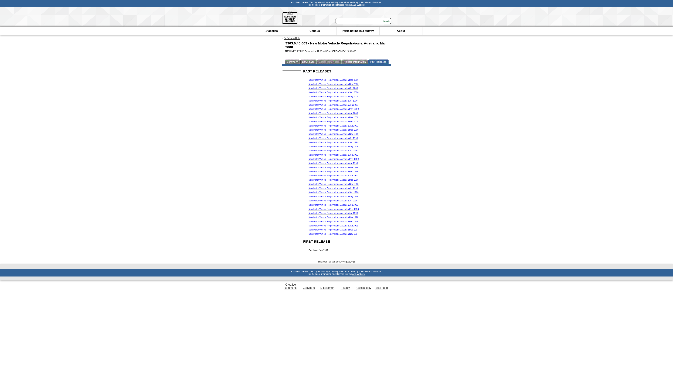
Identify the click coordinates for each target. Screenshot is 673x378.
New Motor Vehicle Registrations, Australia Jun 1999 (333, 155)
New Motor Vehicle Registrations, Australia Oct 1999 (333, 138)
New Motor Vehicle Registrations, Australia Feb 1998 (333, 221)
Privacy (345, 287)
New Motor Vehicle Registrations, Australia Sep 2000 (333, 92)
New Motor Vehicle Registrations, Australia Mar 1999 (333, 167)
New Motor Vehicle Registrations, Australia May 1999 (333, 159)
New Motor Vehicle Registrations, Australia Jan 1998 (333, 226)
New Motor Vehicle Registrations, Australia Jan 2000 (333, 126)
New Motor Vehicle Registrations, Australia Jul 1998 (333, 201)
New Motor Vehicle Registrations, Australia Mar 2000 (333, 117)
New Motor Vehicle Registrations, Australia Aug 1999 (333, 146)
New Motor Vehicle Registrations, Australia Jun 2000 (333, 105)
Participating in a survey (358, 30)
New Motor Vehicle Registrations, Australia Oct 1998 (333, 188)
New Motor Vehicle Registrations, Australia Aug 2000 (333, 96)
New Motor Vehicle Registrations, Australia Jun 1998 (333, 205)
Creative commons (290, 286)
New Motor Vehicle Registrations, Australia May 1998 (333, 209)
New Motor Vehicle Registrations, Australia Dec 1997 (333, 230)
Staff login (381, 287)
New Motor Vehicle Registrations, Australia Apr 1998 (333, 213)
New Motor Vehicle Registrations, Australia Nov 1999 (333, 134)
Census (315, 30)
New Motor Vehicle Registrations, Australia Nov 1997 (333, 234)
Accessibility (363, 287)
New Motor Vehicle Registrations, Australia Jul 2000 (333, 101)
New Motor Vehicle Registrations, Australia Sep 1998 (333, 192)
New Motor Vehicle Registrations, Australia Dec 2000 (333, 80)
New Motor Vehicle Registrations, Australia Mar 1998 (333, 217)
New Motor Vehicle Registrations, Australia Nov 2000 (333, 84)
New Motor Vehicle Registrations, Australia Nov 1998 (333, 184)
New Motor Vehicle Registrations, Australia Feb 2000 (333, 121)
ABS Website (358, 5)
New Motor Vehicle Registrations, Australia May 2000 (333, 109)
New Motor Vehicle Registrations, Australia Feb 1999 (333, 171)
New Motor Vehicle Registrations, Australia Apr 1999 (333, 163)
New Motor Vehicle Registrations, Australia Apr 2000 (333, 113)
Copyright (309, 287)
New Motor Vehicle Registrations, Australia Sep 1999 (333, 142)
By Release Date (292, 38)
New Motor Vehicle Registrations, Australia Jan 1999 (333, 175)
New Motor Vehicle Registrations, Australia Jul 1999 (333, 150)
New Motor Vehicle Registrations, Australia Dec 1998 (333, 180)
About (401, 30)
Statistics (272, 30)
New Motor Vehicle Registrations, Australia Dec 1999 (333, 130)
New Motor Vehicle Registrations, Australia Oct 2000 (333, 88)
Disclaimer (327, 287)
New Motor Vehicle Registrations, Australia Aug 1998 (333, 196)
